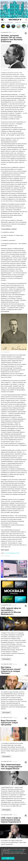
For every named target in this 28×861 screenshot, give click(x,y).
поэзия (2, 555)
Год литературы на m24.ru (12, 553)
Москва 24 (14, 20)
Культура (14, 32)
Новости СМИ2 (4, 580)
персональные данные (16, 850)
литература (7, 555)
